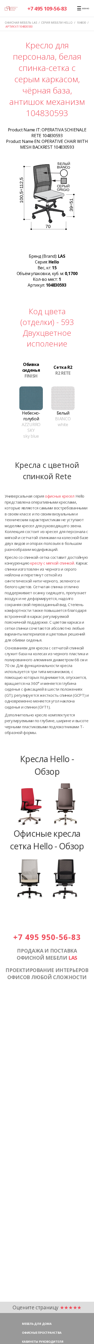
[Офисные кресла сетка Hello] (47, 899)
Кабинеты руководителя (42, 1341)
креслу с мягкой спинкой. (52, 563)
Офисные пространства (42, 1333)
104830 (81, 22)
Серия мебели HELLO (57, 22)
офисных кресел (59, 496)
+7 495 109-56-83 (47, 8)
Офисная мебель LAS (21, 22)
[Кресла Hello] (47, 824)
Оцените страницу (47, 1307)
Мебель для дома (37, 1324)
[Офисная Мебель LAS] (11, 8)
